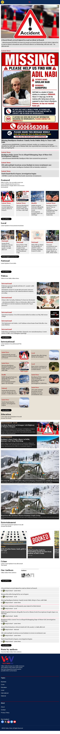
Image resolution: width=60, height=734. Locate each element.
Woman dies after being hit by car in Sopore (38, 356)
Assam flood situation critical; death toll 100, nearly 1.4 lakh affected (7, 246)
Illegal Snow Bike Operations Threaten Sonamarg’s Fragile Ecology (20, 515)
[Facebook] (2, 721)
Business (3, 681)
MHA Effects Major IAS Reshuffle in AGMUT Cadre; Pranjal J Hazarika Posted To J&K (37, 248)
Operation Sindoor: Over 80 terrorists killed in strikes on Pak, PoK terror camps (25, 315)
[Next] (58, 544)
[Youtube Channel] (14, 721)
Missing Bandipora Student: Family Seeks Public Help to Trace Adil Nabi (28, 141)
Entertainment (6, 423)
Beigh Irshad (9, 590)
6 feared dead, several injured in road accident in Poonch (22, 40)
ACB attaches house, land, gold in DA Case (13, 549)
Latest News (5, 51)
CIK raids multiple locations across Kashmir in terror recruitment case (26, 165)
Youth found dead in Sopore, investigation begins (18, 173)
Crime (3, 546)
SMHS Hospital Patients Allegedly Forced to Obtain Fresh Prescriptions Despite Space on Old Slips (37, 210)
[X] (5, 721)
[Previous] (2, 544)
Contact (3, 710)
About (3, 707)
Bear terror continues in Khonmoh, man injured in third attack (39, 368)
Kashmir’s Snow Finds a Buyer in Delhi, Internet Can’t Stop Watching (15, 440)
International (7, 283)
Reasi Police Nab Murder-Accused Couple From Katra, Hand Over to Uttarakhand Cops (21, 248)
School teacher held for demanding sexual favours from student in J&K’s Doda (39, 551)
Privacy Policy (5, 712)
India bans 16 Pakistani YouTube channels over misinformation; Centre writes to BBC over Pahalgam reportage (24, 332)
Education (4, 687)
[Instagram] (8, 721)
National (5, 241)
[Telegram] (11, 721)
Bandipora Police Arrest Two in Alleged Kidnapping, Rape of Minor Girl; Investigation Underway (26, 155)
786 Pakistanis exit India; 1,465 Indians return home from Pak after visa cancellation (24, 324)
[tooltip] (23, 575)
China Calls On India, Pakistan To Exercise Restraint (18, 300)
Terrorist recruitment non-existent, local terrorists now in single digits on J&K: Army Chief (52, 248)
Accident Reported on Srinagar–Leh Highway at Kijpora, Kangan (17, 426)
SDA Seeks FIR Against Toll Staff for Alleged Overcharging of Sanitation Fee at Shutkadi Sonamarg (30, 480)
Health (34, 203)
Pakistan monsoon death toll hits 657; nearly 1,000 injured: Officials (18, 286)
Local (33, 353)
